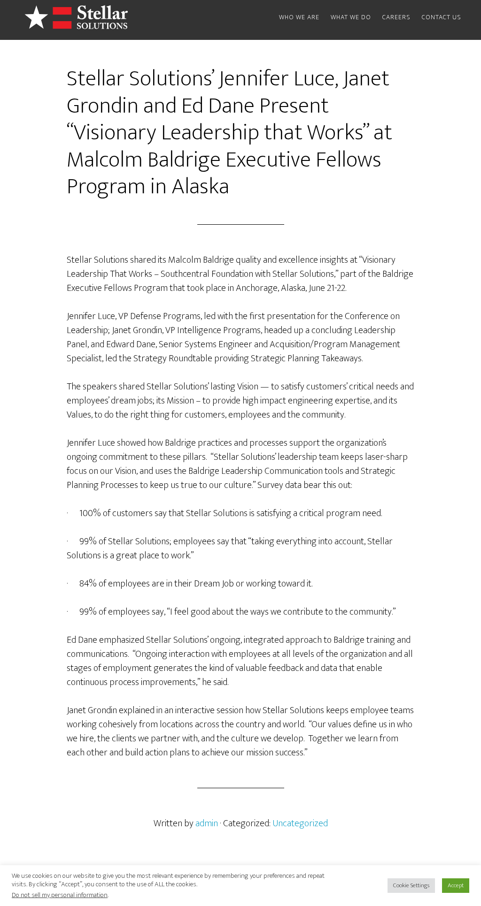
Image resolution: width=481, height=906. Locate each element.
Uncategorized (300, 823)
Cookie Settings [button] (411, 885)
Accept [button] (456, 885)
